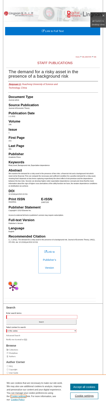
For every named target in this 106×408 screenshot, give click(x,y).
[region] (53, 391)
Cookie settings (18, 396)
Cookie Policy (18, 399)
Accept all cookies (84, 386)
